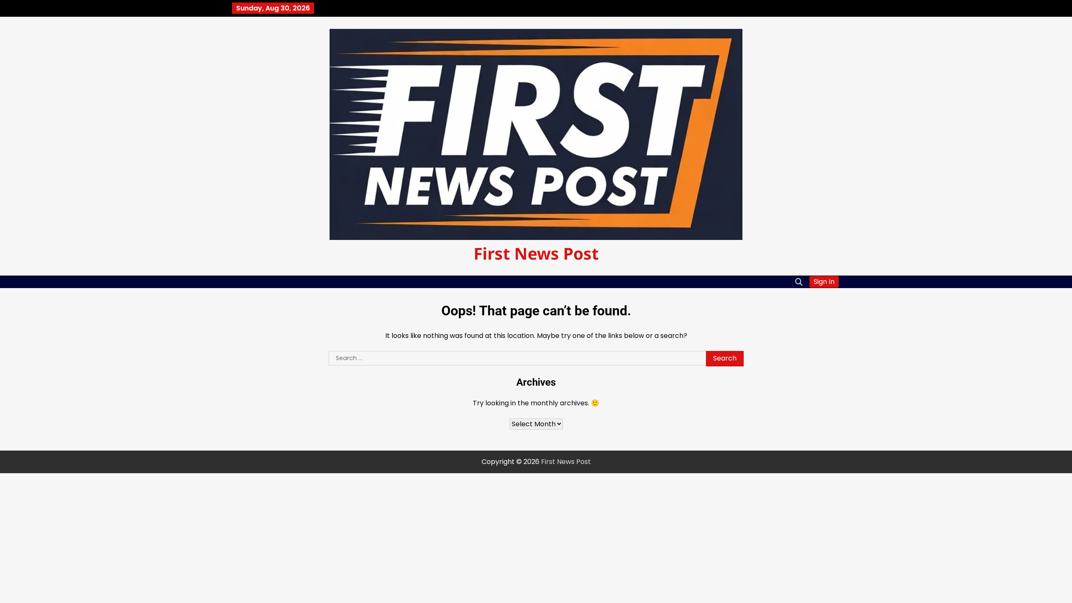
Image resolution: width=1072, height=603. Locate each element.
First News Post (536, 253)
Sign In (824, 281)
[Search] (799, 282)
